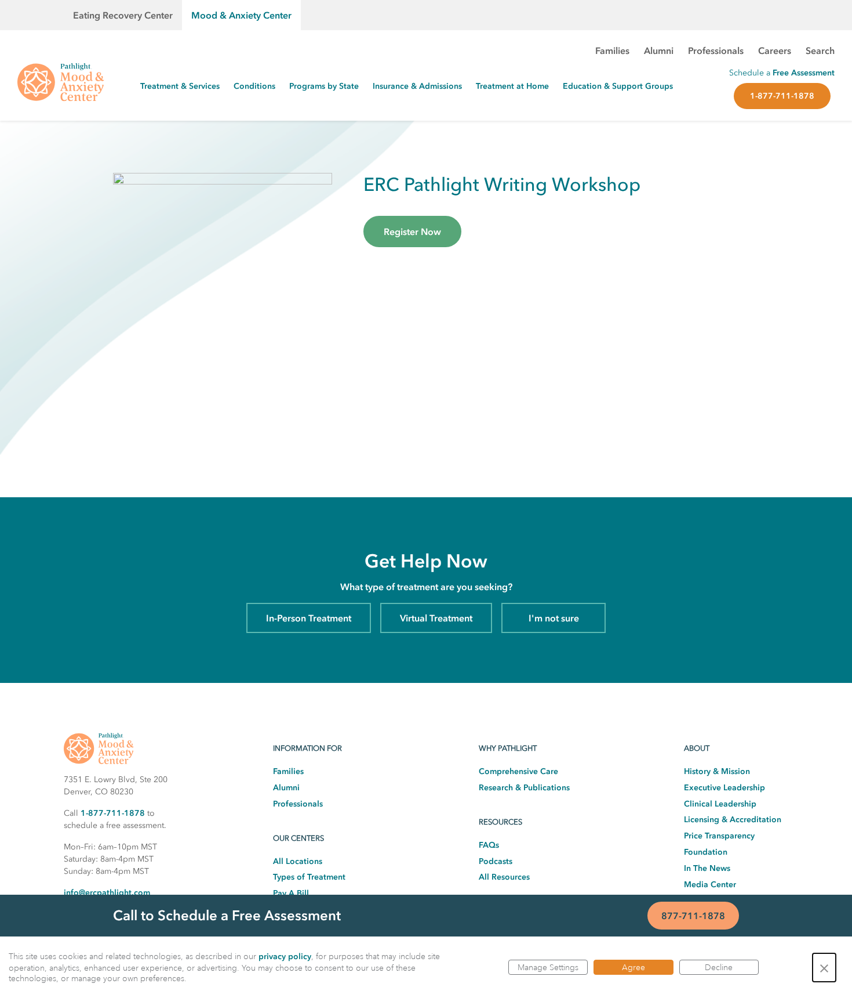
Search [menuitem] (820, 50)
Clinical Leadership (720, 804)
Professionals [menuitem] (716, 50)
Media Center (710, 884)
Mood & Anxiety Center (241, 15)
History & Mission (717, 771)
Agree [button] (633, 967)
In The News (707, 868)
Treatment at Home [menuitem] (512, 86)
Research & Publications (524, 788)
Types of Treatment (309, 877)
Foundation (705, 852)
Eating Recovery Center (123, 15)
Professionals (298, 804)
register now (412, 231)
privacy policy (284, 956)
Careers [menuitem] (774, 50)
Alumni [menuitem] (658, 50)
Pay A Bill (291, 893)
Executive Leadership (724, 788)
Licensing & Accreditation (732, 820)
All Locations (297, 861)
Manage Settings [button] (548, 967)
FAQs (489, 845)
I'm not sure (554, 618)
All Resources (504, 877)
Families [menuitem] (612, 50)
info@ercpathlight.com (107, 893)
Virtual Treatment (436, 618)
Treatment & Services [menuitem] (180, 86)
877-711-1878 (693, 915)
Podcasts (495, 861)
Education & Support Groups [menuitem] (618, 86)
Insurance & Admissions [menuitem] (417, 86)
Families (288, 771)
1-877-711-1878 (782, 96)
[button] (824, 967)
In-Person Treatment (308, 618)
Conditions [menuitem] (254, 86)
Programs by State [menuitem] (324, 86)
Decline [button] (719, 967)
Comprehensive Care (518, 771)
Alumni (286, 788)
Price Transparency (719, 836)
